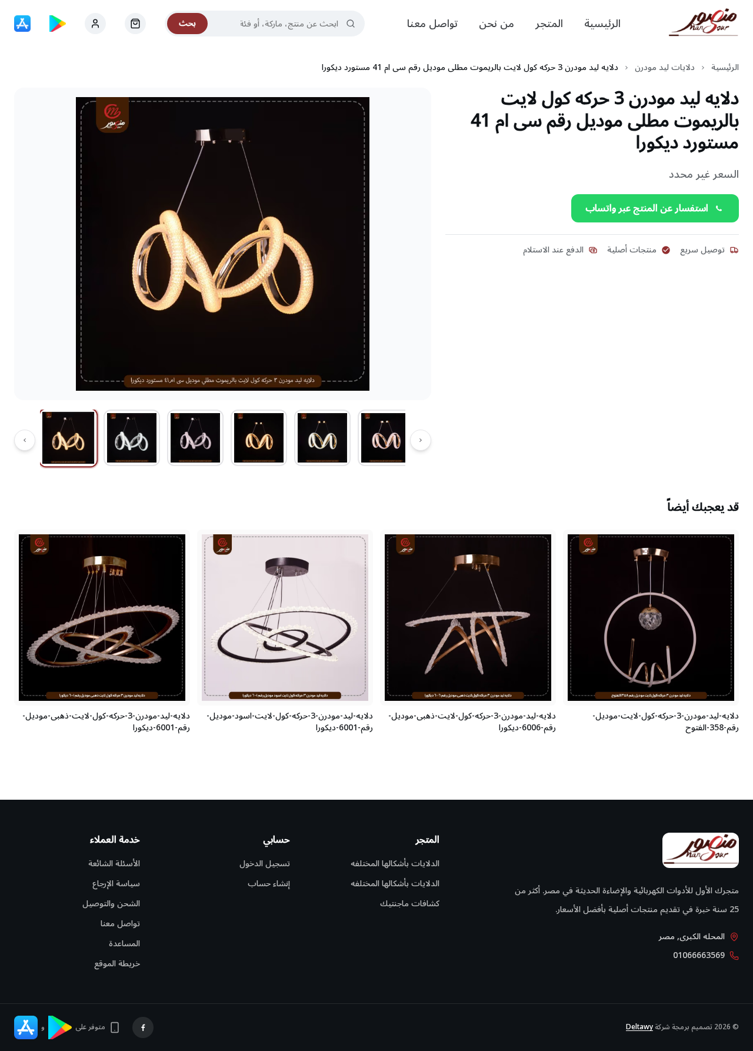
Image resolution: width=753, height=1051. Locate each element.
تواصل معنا (432, 23)
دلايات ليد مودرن (665, 68)
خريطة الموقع (117, 963)
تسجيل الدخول (264, 863)
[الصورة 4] (259, 438)
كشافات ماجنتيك (409, 903)
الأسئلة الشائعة (114, 863)
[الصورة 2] (132, 438)
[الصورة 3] (195, 438)
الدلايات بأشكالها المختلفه (395, 863)
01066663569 (699, 956)
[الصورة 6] (386, 438)
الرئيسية (602, 23)
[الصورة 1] (68, 438)
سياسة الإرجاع (116, 883)
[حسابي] (135, 23)
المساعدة (124, 943)
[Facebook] (143, 1027)
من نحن (496, 23)
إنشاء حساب (269, 883)
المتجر (549, 23)
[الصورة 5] (322, 438)
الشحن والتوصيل (111, 903)
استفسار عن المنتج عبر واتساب (646, 208)
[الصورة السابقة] (420, 440)
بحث (187, 23)
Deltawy (639, 1027)
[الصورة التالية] (24, 440)
